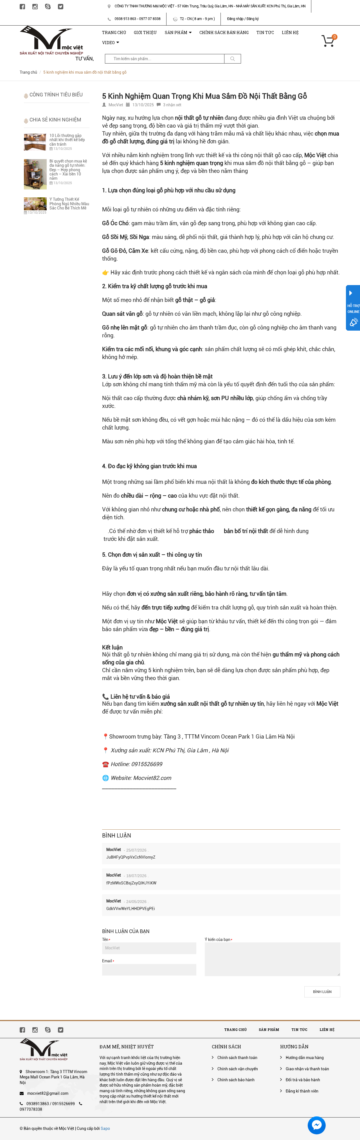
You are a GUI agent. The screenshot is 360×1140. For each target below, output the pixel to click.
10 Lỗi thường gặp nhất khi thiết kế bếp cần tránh (67, 139)
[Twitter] (60, 6)
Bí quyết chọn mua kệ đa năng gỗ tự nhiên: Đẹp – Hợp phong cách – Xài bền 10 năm (68, 170)
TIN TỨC (265, 32)
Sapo (105, 1128)
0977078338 (31, 1109)
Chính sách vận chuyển (237, 1069)
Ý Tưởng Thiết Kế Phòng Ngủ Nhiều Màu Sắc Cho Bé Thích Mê (69, 203)
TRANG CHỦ (114, 32)
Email (108, 961)
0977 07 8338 (150, 19)
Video (108, 42)
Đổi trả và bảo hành (303, 1080)
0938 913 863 (125, 19)
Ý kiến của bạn (218, 939)
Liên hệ (327, 1029)
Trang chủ (235, 1029)
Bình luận (322, 992)
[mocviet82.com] (51, 28)
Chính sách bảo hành (236, 1080)
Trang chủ (28, 72)
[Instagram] (35, 6)
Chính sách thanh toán (237, 1057)
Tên (106, 939)
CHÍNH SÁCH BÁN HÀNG (224, 32)
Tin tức (299, 1029)
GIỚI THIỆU (145, 32)
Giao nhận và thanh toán (307, 1069)
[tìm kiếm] (232, 59)
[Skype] (48, 6)
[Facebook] (22, 6)
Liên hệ (290, 32)
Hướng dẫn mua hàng (305, 1057)
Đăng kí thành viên (302, 1091)
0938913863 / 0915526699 (50, 1103)
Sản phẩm (269, 1029)
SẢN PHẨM (176, 32)
